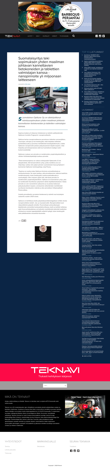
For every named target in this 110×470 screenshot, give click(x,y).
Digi (38, 36)
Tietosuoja (8, 453)
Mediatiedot (41, 446)
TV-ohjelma (64, 36)
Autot (30, 36)
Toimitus (7, 446)
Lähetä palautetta (10, 450)
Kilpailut (46, 36)
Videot (54, 36)
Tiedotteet (73, 446)
